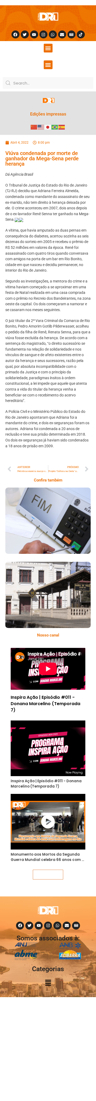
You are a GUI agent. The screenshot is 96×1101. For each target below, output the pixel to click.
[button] (48, 48)
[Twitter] (25, 34)
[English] (41, 127)
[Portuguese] (54, 127)
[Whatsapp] (53, 34)
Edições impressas (48, 114)
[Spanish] (61, 127)
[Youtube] (34, 34)
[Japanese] (48, 127)
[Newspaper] (71, 34)
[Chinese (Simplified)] (34, 127)
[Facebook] (15, 34)
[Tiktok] (81, 34)
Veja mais (48, 874)
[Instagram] (43, 34)
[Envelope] (62, 34)
